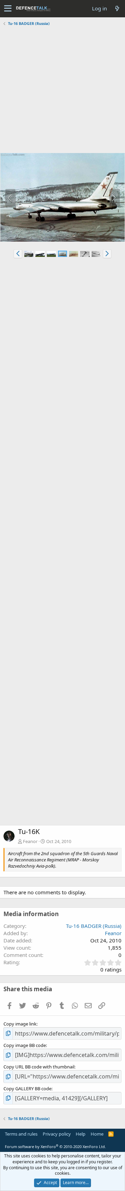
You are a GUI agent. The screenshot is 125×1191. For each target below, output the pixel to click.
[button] (7, 8)
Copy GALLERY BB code (27, 1088)
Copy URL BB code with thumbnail (38, 1067)
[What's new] (117, 8)
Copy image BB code (24, 1045)
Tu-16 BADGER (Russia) (94, 925)
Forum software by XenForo (55, 1146)
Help (80, 1134)
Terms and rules (21, 1134)
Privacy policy (57, 1134)
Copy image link (19, 1024)
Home (97, 1134)
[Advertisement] (62, 90)
